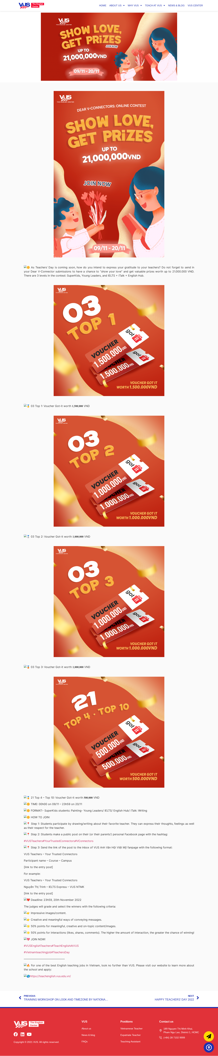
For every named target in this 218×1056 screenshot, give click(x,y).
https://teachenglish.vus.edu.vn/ (50, 976)
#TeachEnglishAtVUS (65, 945)
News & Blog (176, 5)
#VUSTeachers (33, 841)
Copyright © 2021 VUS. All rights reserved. (36, 1042)
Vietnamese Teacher (131, 1028)
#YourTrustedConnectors (59, 841)
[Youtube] (29, 1034)
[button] (209, 1047)
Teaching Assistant (130, 1041)
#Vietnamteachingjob (37, 952)
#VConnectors (84, 841)
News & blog (88, 1035)
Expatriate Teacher (130, 1035)
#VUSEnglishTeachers (38, 945)
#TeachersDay (60, 952)
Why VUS (133, 5)
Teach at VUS (153, 5)
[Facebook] (16, 1034)
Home (102, 5)
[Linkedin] (22, 1034)
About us (115, 5)
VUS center (195, 5)
